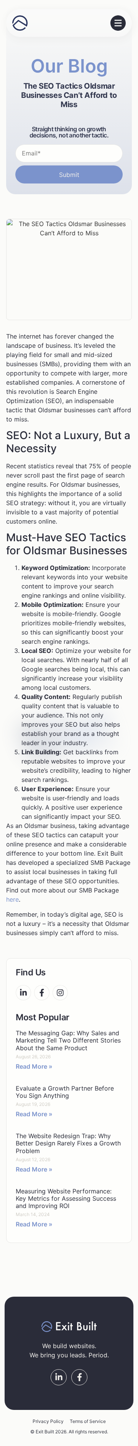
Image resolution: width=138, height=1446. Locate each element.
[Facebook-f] (41, 992)
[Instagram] (60, 992)
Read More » (34, 1066)
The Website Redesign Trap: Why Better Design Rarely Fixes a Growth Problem (68, 1143)
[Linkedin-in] (23, 992)
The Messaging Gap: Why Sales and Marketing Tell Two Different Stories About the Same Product (68, 1040)
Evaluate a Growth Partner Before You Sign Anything (65, 1091)
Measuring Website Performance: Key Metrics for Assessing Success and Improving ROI (66, 1198)
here (12, 899)
